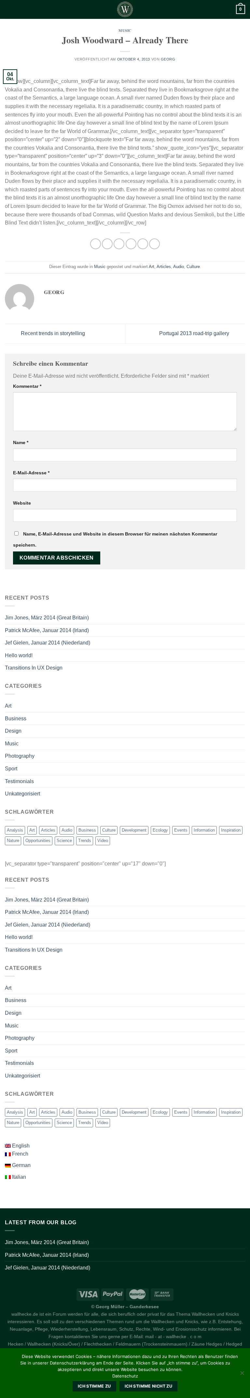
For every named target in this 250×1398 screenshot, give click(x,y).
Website (22, 503)
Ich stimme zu (94, 1386)
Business (15, 718)
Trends (84, 840)
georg (168, 59)
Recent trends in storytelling (52, 333)
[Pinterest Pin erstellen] (142, 243)
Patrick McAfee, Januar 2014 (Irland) (47, 630)
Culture (193, 266)
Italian (18, 1177)
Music (125, 30)
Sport (11, 768)
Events (181, 830)
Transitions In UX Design (33, 668)
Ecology (160, 830)
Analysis (15, 830)
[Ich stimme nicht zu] (242, 1375)
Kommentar (27, 386)
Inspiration (231, 830)
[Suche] (223, 9)
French (19, 1154)
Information (204, 830)
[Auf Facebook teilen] (107, 243)
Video (102, 840)
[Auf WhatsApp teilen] (95, 243)
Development (134, 830)
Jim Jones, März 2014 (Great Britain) (47, 617)
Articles (164, 266)
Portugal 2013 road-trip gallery (194, 333)
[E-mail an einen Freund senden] (131, 243)
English (20, 1145)
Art (151, 266)
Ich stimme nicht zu (148, 1386)
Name (20, 442)
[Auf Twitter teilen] (119, 243)
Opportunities (37, 840)
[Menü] (9, 9)
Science (64, 840)
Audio (178, 266)
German (21, 1165)
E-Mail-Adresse (31, 472)
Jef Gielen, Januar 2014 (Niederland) (47, 642)
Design (13, 731)
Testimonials (19, 781)
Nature (13, 840)
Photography (20, 756)
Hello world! (19, 655)
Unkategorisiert (22, 793)
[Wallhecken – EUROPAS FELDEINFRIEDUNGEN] (125, 9)
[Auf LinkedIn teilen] (154, 243)
